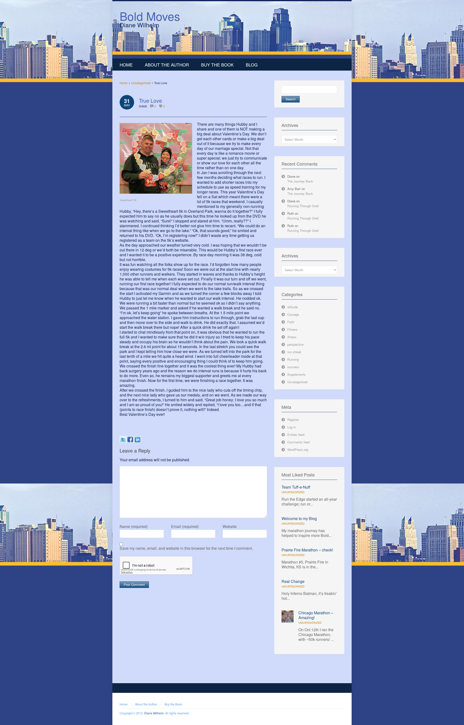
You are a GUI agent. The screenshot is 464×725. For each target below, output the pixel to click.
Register (293, 419)
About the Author (146, 704)
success (293, 367)
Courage (293, 314)
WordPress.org (297, 449)
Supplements (296, 374)
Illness (292, 337)
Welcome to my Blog (299, 518)
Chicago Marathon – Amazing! (315, 615)
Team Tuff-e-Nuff (296, 487)
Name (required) (134, 526)
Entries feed (295, 434)
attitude (292, 307)
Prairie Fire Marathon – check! (307, 550)
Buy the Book (173, 704)
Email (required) (185, 526)
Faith (290, 322)
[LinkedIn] (137, 439)
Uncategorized (141, 83)
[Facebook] (130, 439)
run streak (294, 352)
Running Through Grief (303, 206)
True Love (150, 100)
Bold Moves (150, 15)
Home (124, 83)
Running (293, 359)
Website (230, 526)
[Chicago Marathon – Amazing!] (288, 621)
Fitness (292, 329)
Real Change (293, 581)
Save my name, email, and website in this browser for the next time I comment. (186, 548)
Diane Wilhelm (154, 713)
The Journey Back (300, 181)
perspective (295, 344)
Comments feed (298, 442)
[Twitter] (123, 439)
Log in (291, 427)
